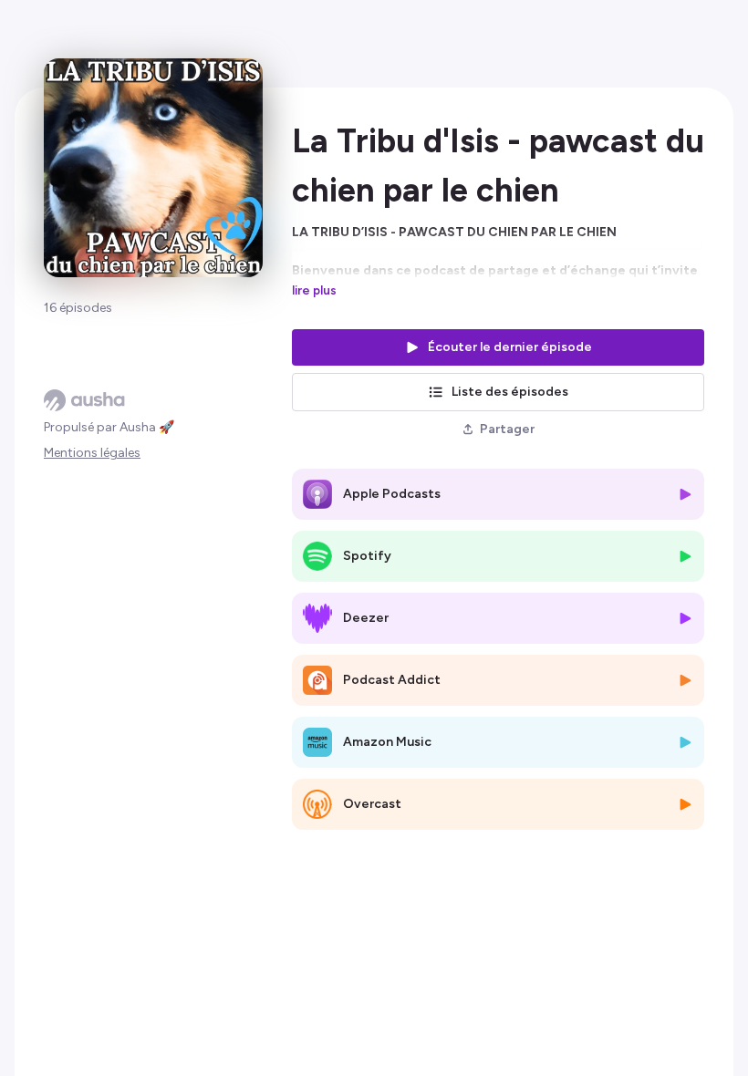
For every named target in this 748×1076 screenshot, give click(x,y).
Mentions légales (92, 452)
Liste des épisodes (510, 391)
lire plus (314, 290)
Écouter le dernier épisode (510, 347)
